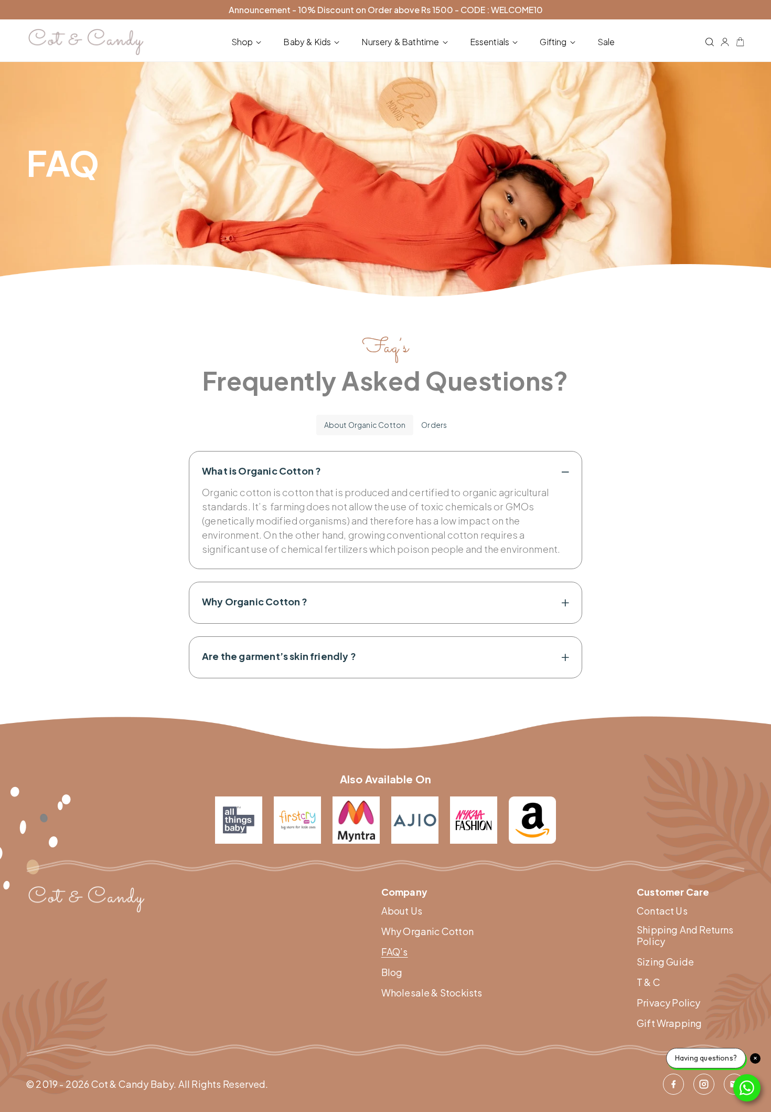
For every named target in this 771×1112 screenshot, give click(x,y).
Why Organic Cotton (427, 931)
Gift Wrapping (669, 1023)
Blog (392, 972)
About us (401, 911)
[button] (248, 42)
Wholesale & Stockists (432, 993)
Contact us (662, 911)
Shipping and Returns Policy (685, 935)
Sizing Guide (665, 962)
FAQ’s (394, 952)
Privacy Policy (669, 1003)
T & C (648, 982)
